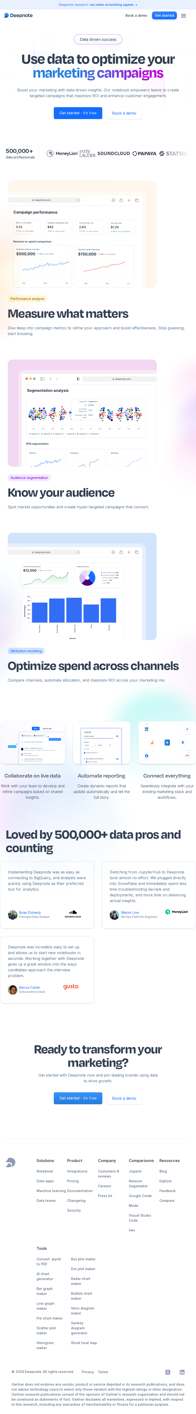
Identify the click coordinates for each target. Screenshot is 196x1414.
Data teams (46, 1200)
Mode (133, 1206)
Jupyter (135, 1171)
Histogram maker (45, 1345)
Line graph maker (45, 1305)
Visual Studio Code (140, 1217)
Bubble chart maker (81, 1295)
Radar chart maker (80, 1281)
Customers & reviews (108, 1173)
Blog (163, 1171)
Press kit (105, 1196)
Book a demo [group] (136, 15)
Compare (166, 1200)
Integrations (77, 1171)
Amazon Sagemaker (138, 1183)
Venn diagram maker (82, 1310)
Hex (132, 1230)
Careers (104, 1186)
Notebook (45, 1171)
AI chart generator (45, 1276)
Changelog (76, 1200)
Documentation (80, 1191)
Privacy (88, 1372)
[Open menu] (183, 15)
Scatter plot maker (46, 1330)
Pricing (73, 1181)
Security (74, 1210)
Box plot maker (83, 1259)
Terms (103, 1372)
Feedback (167, 1191)
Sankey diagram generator (79, 1328)
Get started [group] (164, 15)
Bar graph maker (45, 1291)
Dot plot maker (83, 1269)
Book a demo (124, 113)
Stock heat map (84, 1343)
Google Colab (140, 1196)
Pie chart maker (50, 1318)
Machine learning (51, 1191)
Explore (165, 1181)
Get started (78, 112)
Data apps (45, 1181)
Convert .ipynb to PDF (49, 1261)
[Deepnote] (18, 15)
